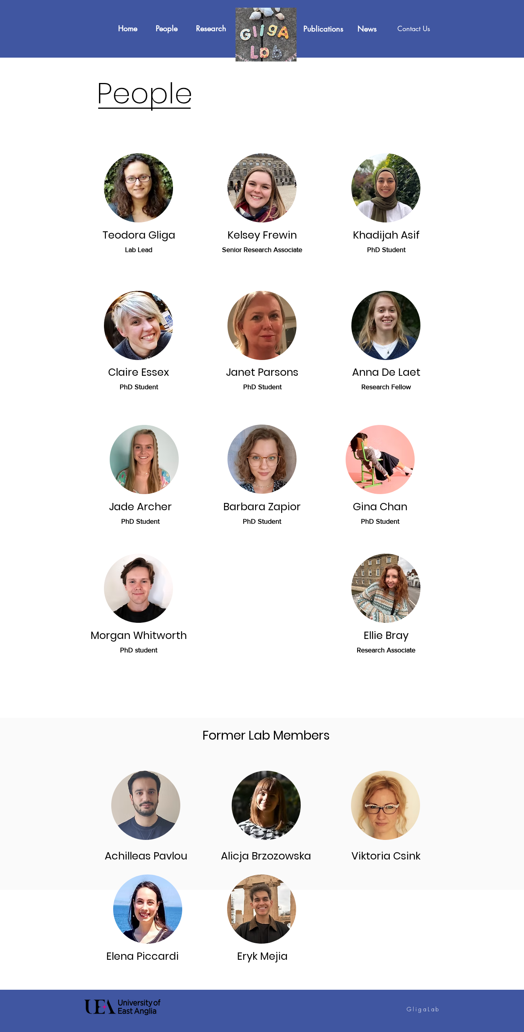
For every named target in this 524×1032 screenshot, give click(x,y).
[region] (138, 188)
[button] (414, 29)
